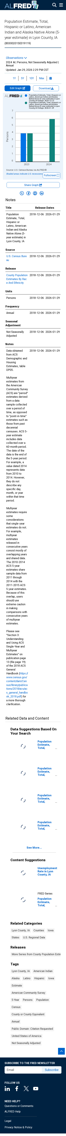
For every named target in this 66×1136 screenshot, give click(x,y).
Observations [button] (15, 57)
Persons (27, 999)
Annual (15, 1021)
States (15, 937)
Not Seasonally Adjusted (26, 1043)
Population (42, 999)
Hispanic (39, 978)
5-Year (15, 999)
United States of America (26, 1036)
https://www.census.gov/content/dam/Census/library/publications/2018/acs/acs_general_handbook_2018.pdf (17, 685)
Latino (26, 978)
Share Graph (31, 185)
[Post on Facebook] (28, 193)
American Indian (43, 971)
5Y (22, 78)
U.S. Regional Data (34, 937)
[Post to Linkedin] (42, 193)
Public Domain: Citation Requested (32, 1028)
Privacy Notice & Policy (18, 1127)
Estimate (17, 985)
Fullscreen (50, 175)
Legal (8, 1121)
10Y (31, 78)
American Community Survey (28, 992)
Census (16, 1007)
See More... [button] (34, 847)
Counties (39, 930)
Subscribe (52, 1070)
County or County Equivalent (28, 1014)
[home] (21, 5)
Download (45, 88)
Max (41, 78)
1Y (14, 78)
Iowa (50, 930)
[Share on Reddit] (35, 193)
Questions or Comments (19, 1106)
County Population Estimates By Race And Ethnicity (17, 279)
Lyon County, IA (21, 930)
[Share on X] (22, 193)
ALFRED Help (13, 1111)
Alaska (15, 978)
